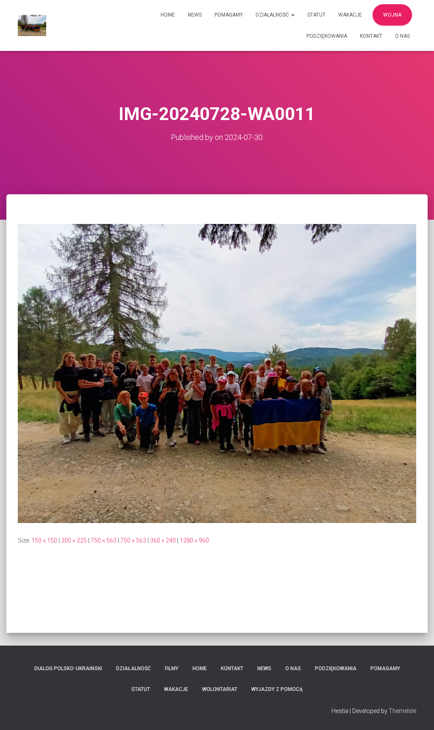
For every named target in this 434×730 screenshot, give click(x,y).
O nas (402, 36)
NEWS (264, 668)
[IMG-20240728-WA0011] (217, 372)
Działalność (273, 15)
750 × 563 (104, 540)
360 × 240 (163, 540)
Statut (316, 15)
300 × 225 (74, 540)
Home (168, 15)
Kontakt (371, 36)
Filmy (171, 668)
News (195, 15)
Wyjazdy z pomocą (277, 689)
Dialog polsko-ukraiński (68, 668)
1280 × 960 (194, 540)
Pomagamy (228, 15)
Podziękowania (326, 36)
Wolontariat (219, 689)
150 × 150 (44, 540)
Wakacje (350, 15)
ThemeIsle (402, 711)
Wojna (392, 15)
